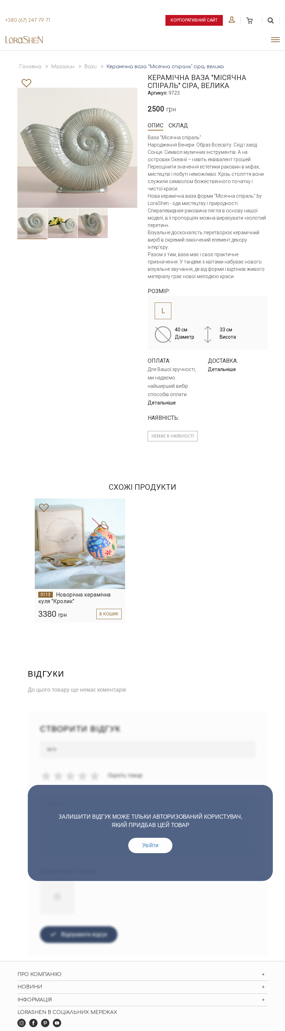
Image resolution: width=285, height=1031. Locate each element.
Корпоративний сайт (194, 20)
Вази (90, 66)
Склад (178, 125)
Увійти (150, 845)
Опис (155, 125)
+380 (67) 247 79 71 (27, 20)
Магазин (62, 66)
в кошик (109, 614)
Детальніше (162, 403)
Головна (30, 66)
